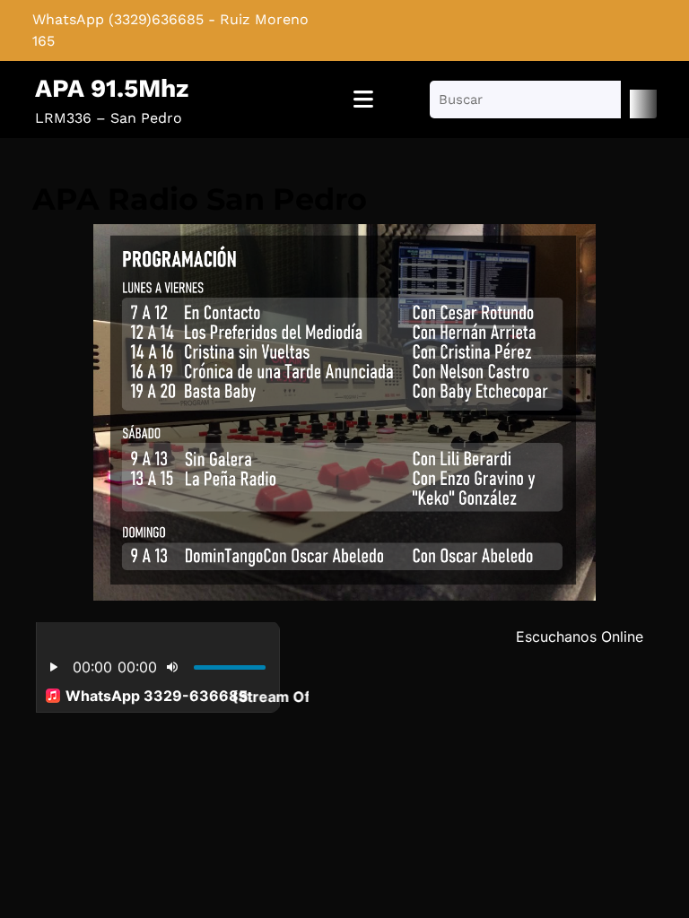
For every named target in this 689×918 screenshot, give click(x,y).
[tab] (363, 100)
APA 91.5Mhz (111, 88)
